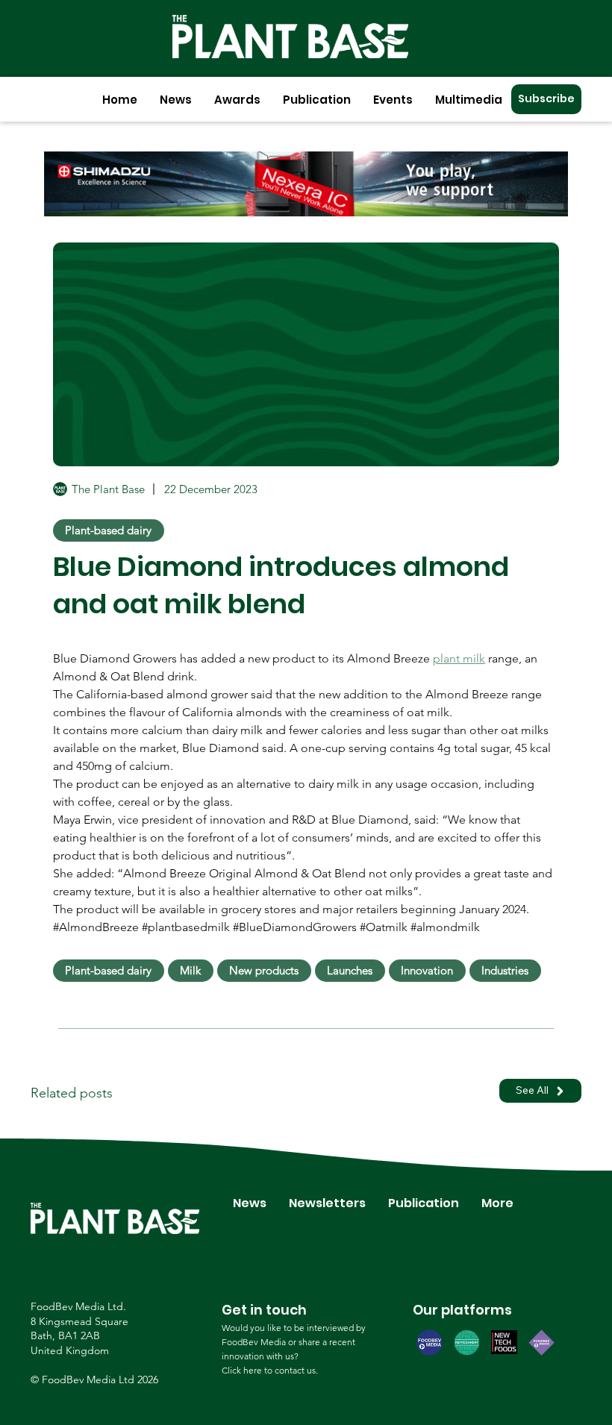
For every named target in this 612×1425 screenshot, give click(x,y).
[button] (176, 99)
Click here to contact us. (270, 1370)
